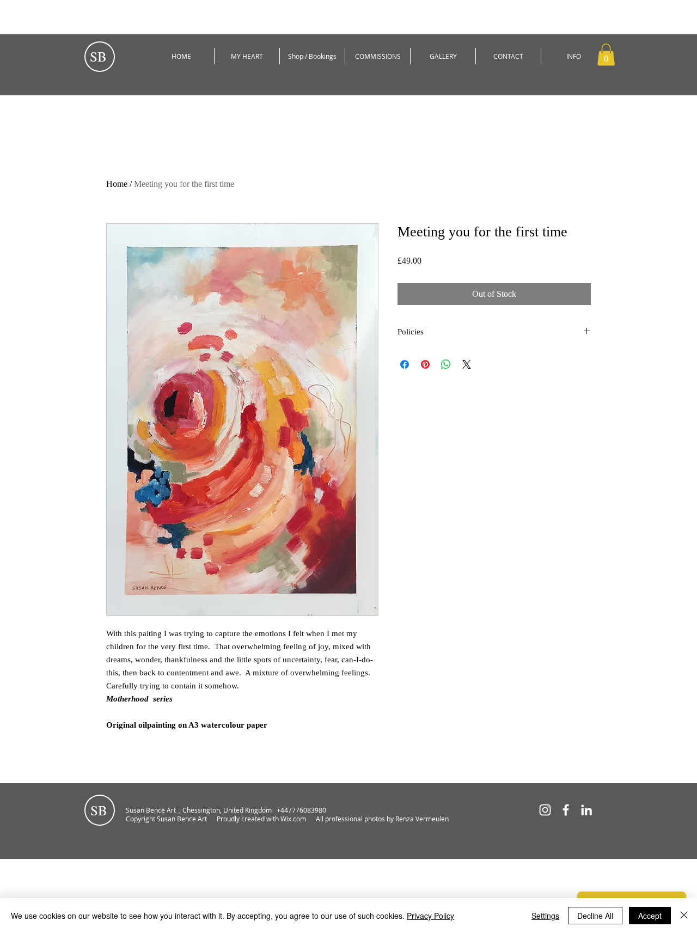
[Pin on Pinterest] (425, 364)
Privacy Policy (430, 915)
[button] (606, 55)
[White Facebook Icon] (565, 810)
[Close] (683, 915)
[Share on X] (466, 364)
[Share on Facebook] (404, 364)
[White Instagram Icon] (545, 810)
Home (116, 183)
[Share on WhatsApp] (446, 364)
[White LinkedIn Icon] (586, 810)
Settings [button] (545, 915)
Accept (650, 915)
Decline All (595, 915)
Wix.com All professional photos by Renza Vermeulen (365, 818)
